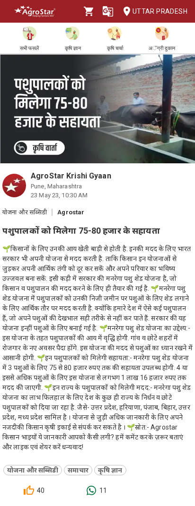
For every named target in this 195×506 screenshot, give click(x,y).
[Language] (107, 11)
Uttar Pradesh (160, 11)
